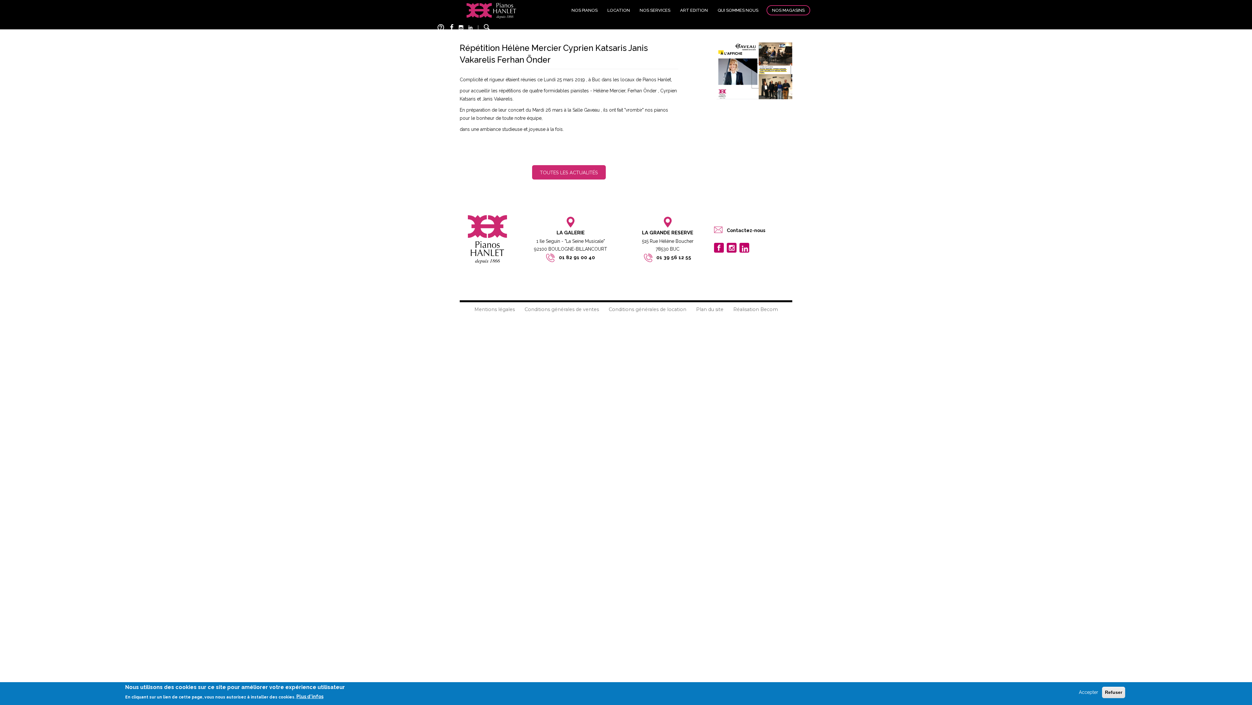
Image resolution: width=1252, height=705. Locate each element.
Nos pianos (585, 10)
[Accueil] (491, 10)
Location (618, 10)
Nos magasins (788, 10)
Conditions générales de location (647, 309)
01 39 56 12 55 (673, 257)
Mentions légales (494, 309)
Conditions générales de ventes (562, 309)
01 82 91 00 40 (577, 257)
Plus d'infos (309, 696)
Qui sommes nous (738, 10)
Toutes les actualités (569, 172)
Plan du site (709, 309)
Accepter (1088, 692)
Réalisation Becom (755, 309)
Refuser (1113, 692)
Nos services (655, 10)
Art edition (694, 10)
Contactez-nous (746, 230)
